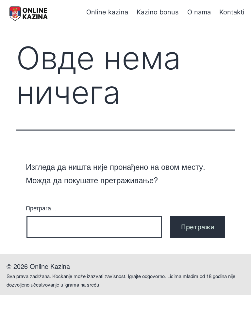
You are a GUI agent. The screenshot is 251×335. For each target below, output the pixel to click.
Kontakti (231, 12)
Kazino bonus (157, 12)
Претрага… (41, 207)
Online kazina (107, 12)
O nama (199, 12)
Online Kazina (50, 266)
